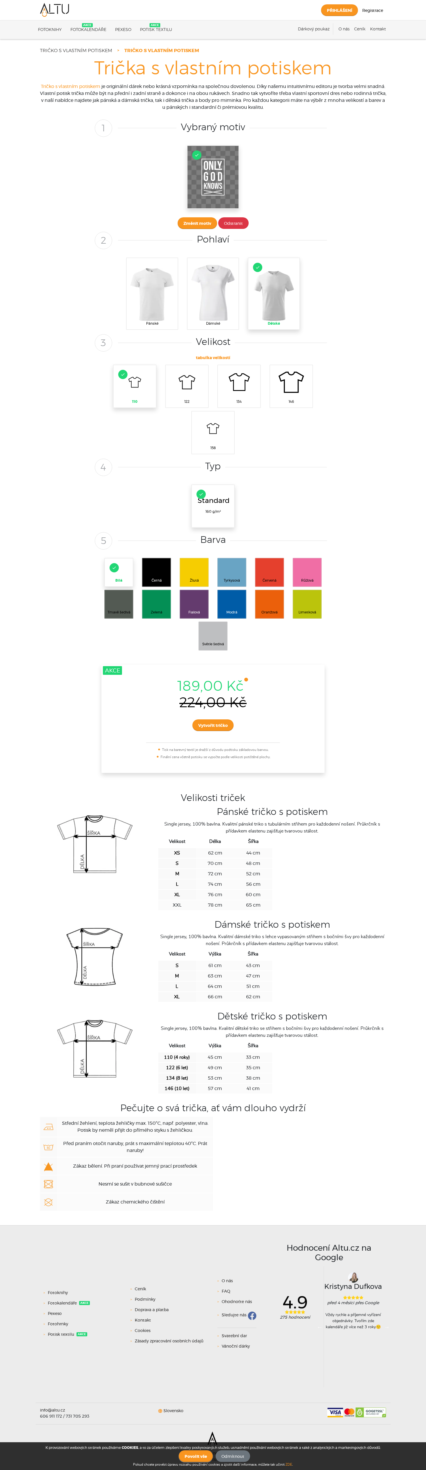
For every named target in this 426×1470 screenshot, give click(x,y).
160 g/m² (214, 505)
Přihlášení (339, 11)
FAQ (226, 1291)
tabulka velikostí (213, 358)
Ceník (359, 29)
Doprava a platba (152, 1310)
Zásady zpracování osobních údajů (169, 1341)
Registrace (372, 11)
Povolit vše (196, 1457)
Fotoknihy (50, 30)
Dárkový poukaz (313, 29)
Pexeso (123, 30)
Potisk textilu (156, 30)
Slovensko (173, 1411)
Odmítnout (232, 1457)
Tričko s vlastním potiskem (76, 50)
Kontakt (378, 29)
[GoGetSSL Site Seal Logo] (371, 1410)
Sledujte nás (234, 1315)
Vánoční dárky (236, 1346)
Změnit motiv (197, 224)
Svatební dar (234, 1336)
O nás (343, 29)
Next (387, 1326)
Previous (320, 1326)
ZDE (288, 1464)
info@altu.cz (52, 1410)
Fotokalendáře (88, 30)
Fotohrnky (58, 1324)
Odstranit (233, 224)
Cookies (142, 1331)
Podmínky (145, 1300)
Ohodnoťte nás (237, 1302)
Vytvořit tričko (213, 726)
